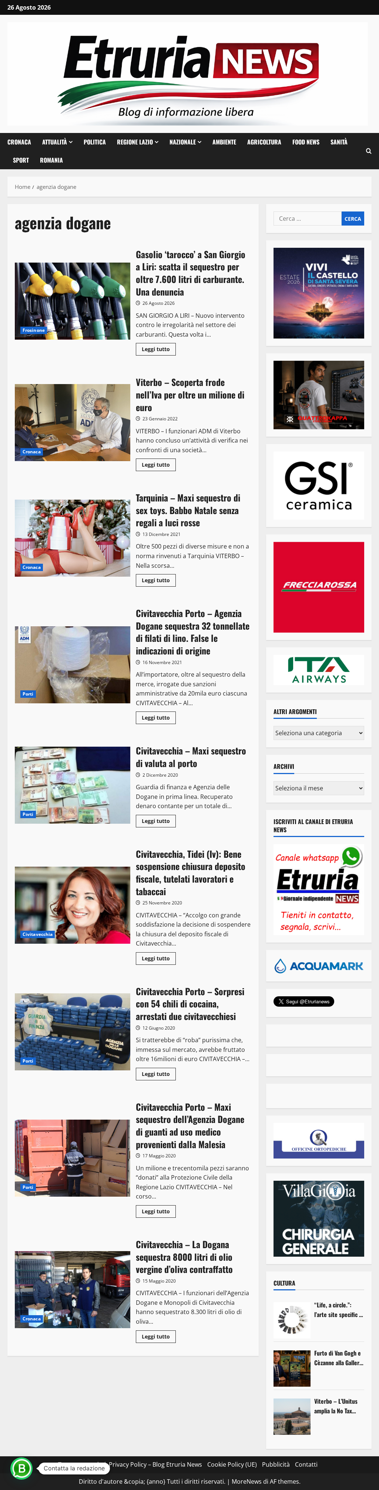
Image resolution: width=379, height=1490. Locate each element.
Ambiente (224, 141)
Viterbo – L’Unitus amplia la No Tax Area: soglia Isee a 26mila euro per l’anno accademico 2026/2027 (336, 1406)
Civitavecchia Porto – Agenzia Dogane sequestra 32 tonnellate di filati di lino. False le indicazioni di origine (72, 664)
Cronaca (19, 141)
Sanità (339, 141)
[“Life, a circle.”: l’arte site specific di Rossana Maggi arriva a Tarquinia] (292, 1320)
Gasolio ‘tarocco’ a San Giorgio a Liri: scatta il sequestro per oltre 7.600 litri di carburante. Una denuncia (72, 301)
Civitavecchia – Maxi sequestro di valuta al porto (72, 785)
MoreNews (247, 1481)
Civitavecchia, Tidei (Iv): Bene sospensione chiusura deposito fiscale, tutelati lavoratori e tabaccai (72, 905)
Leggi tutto (159, 350)
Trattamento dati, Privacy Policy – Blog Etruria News (130, 1464)
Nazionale (183, 141)
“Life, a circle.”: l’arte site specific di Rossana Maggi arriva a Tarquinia (338, 1309)
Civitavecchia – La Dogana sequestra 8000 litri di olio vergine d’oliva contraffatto (72, 1289)
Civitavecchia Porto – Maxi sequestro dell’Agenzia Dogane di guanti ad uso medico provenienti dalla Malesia (72, 1158)
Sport (21, 160)
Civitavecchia (38, 934)
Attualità (54, 141)
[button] (369, 151)
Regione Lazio (135, 141)
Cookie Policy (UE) (232, 1464)
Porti (28, 694)
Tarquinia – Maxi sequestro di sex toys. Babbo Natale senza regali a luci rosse (72, 538)
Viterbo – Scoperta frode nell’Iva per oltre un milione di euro (72, 422)
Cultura (284, 1283)
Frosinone (34, 330)
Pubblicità (276, 1464)
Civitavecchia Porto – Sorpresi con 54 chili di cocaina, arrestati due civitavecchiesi (72, 1031)
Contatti (306, 1464)
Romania (51, 160)
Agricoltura (264, 141)
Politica (95, 141)
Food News (305, 141)
